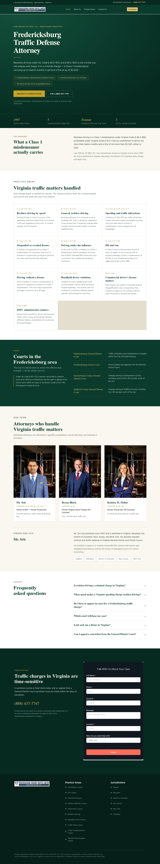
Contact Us (102, 9)
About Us (77, 9)
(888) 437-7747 (139, 2)
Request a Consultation (29, 94)
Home (68, 9)
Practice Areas (89, 9)
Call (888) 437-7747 (59, 94)
